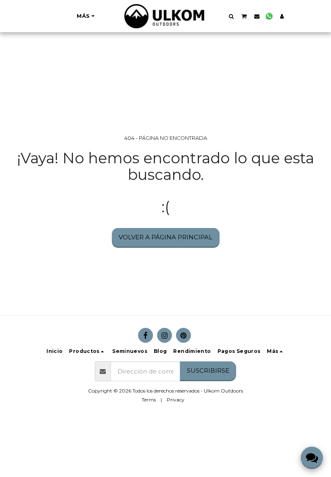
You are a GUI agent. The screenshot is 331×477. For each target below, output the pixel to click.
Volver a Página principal (165, 237)
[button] (231, 16)
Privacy (175, 400)
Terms (149, 400)
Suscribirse (208, 370)
